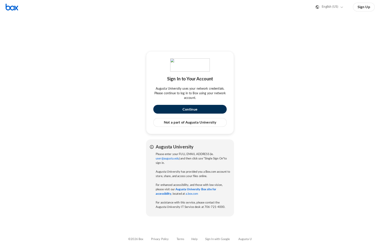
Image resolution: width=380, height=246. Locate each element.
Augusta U (245, 239)
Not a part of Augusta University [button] (190, 122)
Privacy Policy (160, 239)
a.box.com (192, 193)
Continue (190, 109)
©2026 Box (135, 239)
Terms (181, 239)
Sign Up (364, 7)
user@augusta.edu (167, 158)
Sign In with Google (217, 239)
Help (194, 239)
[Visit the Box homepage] (11, 7)
